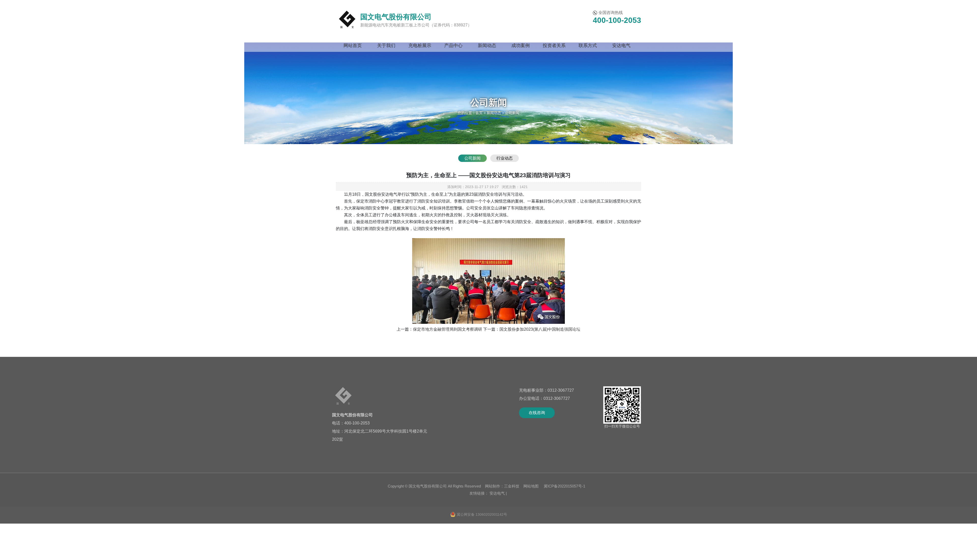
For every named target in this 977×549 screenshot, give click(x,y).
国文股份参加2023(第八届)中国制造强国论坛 (539, 329)
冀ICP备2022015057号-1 (564, 486)
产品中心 (453, 45)
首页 (479, 113)
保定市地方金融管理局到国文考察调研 (447, 329)
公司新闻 (472, 158)
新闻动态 (487, 45)
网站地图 (531, 486)
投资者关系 (554, 45)
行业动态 (504, 158)
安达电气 (621, 45)
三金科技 (511, 486)
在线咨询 (537, 412)
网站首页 (352, 45)
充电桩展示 (419, 45)
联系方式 (588, 45)
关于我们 (386, 45)
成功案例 (520, 45)
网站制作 (492, 486)
